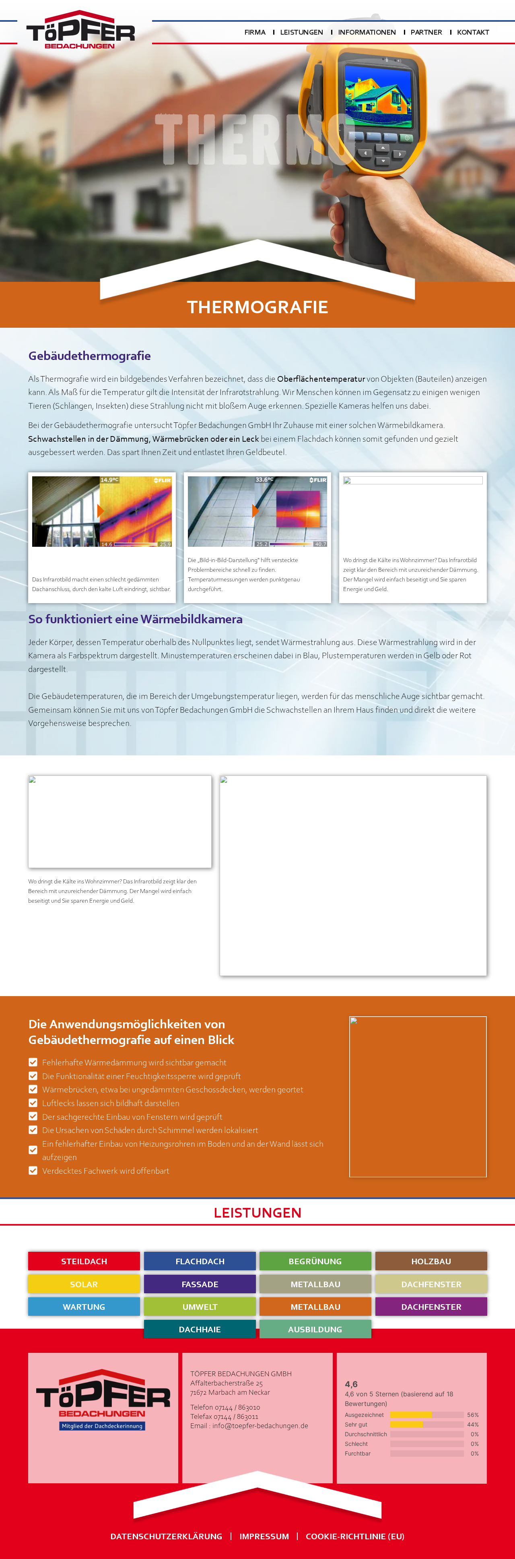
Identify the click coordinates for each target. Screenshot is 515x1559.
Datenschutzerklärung (166, 1535)
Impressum (264, 1535)
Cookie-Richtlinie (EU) (355, 1535)
